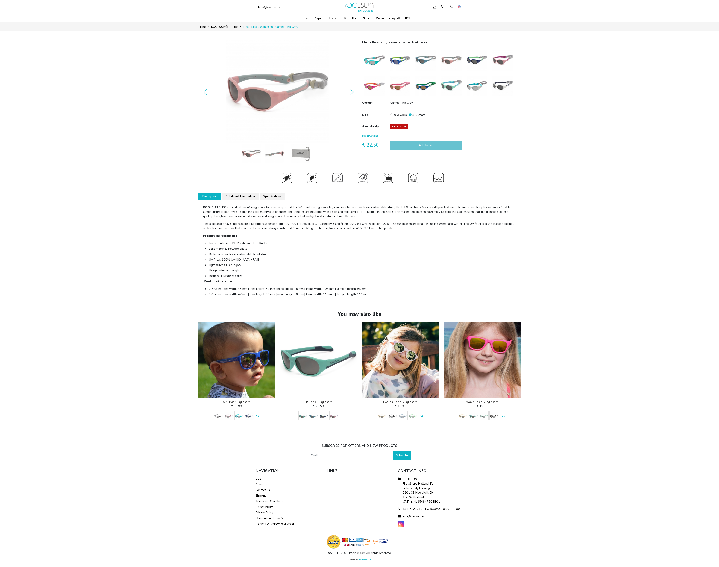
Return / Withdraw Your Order (275, 524)
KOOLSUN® (219, 27)
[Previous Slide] (204, 91)
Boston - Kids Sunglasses (400, 402)
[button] (277, 91)
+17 (503, 416)
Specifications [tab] (272, 196)
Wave (380, 18)
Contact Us (263, 490)
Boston (333, 18)
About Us (262, 484)
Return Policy (264, 507)
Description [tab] (209, 196)
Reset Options (370, 136)
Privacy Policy (264, 512)
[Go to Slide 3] (300, 153)
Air (308, 18)
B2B (408, 18)
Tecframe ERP (366, 559)
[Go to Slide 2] (274, 153)
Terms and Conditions (269, 501)
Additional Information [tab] (240, 196)
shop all (394, 18)
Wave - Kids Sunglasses (482, 402)
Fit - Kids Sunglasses (319, 402)
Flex (355, 18)
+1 (257, 416)
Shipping (261, 495)
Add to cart (426, 145)
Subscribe (402, 455)
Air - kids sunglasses (237, 402)
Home (202, 27)
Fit (345, 18)
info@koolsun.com (271, 7)
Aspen (319, 18)
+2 (421, 416)
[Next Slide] (351, 91)
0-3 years (400, 115)
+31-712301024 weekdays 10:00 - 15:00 (431, 509)
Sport (367, 18)
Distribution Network (269, 518)
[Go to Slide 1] (251, 153)
